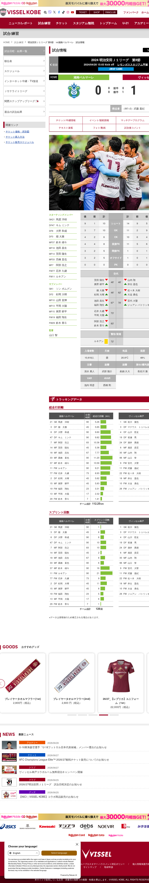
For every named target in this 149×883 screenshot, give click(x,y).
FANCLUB (110, 12)
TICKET (83, 12)
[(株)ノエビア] (106, 826)
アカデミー (32, 742)
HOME (6, 42)
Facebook (59, 12)
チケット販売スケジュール (20, 142)
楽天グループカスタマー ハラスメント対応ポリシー (99, 863)
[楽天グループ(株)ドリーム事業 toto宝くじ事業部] (96, 835)
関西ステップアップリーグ (19, 101)
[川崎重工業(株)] (47, 826)
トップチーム (108, 23)
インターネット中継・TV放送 (21, 81)
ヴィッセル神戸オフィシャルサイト (20, 12)
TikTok (63, 12)
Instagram (68, 12)
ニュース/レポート (21, 23)
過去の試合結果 (13, 112)
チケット (32, 754)
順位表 (8, 61)
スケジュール (12, 71)
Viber (50, 12)
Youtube (72, 12)
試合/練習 (18, 42)
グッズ (32, 791)
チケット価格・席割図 (17, 131)
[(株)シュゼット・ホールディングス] (28, 826)
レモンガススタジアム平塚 (132, 64)
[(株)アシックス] (8, 826)
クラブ (32, 767)
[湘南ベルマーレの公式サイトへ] (74, 90)
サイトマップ (89, 866)
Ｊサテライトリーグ (15, 91)
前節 (55, 64)
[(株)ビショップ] (126, 826)
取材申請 (108, 866)
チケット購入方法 (15, 136)
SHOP (97, 12)
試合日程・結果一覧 (15, 51)
